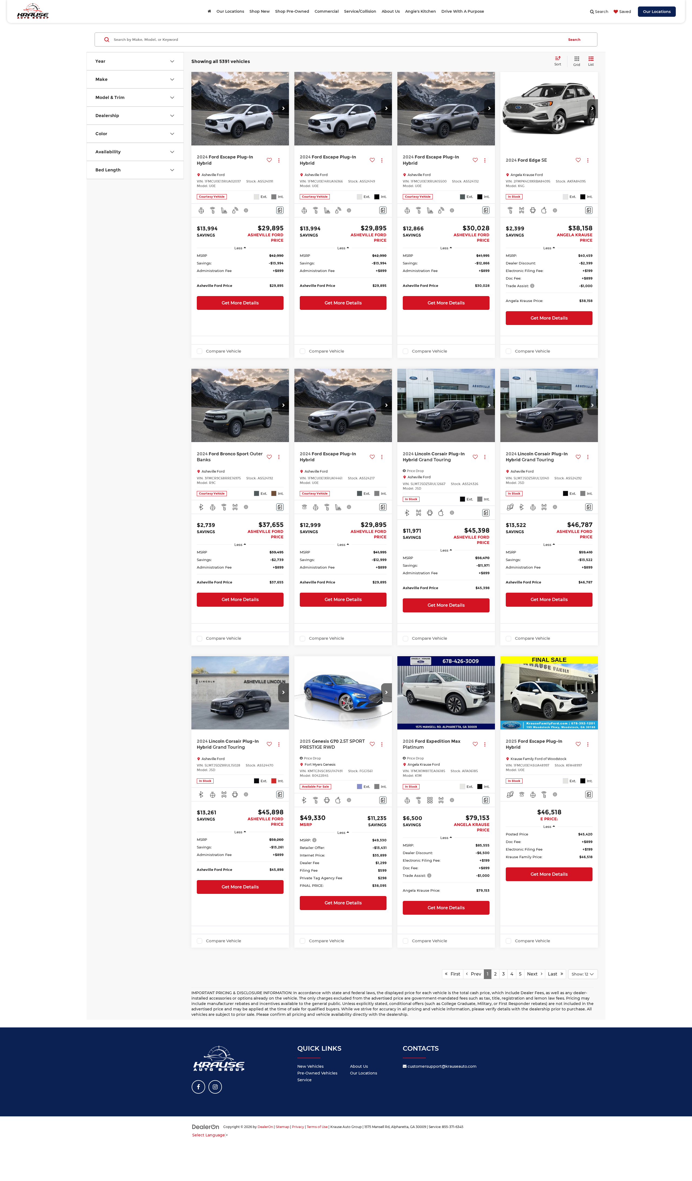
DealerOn (265, 1127)
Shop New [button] (259, 11)
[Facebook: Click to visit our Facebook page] (198, 1087)
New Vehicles (310, 1066)
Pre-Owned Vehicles (317, 1073)
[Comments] (280, 210)
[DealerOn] (205, 1126)
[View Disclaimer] (246, 210)
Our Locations (657, 11)
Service (304, 1079)
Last (554, 974)
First (453, 974)
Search (574, 39)
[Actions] (279, 160)
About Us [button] (391, 11)
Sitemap (282, 1127)
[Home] (209, 11)
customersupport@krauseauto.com (442, 1066)
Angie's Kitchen (420, 11)
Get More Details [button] (240, 303)
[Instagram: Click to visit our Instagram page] (215, 1087)
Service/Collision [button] (360, 11)
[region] (240, 273)
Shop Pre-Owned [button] (292, 11)
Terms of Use (317, 1127)
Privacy (298, 1127)
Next (534, 974)
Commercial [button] (327, 11)
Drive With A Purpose (462, 11)
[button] (283, 108)
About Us (359, 1066)
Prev (474, 974)
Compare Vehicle (223, 351)
